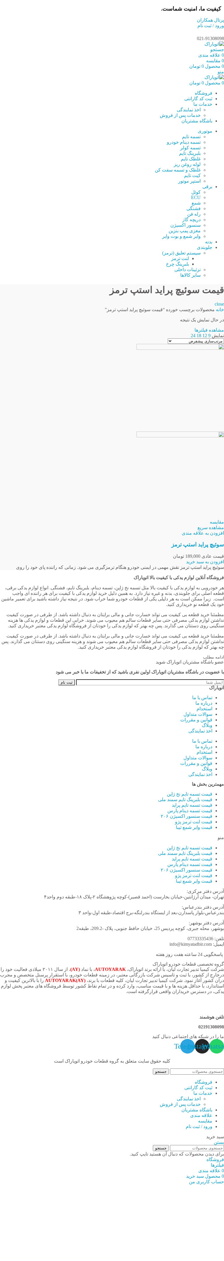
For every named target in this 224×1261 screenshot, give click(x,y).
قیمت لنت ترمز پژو (193, 821)
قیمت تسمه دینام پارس (189, 810)
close (219, 304)
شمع (196, 202)
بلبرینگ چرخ (177, 263)
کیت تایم (192, 175)
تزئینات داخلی (187, 269)
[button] (205, 561)
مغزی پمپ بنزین (185, 230)
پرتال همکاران (210, 20)
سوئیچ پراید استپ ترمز (198, 544)
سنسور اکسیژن (185, 225)
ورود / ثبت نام (199, 1126)
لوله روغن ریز (187, 164)
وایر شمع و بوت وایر (181, 236)
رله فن (194, 214)
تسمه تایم (191, 136)
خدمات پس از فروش (180, 115)
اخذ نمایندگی (189, 109)
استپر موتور (189, 181)
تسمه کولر (190, 147)
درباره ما (203, 703)
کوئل (196, 192)
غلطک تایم (191, 158)
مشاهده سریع (210, 527)
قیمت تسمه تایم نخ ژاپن (189, 793)
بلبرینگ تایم (190, 153)
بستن (219, 1142)
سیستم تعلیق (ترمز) (181, 252)
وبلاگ (207, 725)
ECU (196, 197)
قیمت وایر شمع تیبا (194, 827)
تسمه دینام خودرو (184, 142)
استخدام (204, 708)
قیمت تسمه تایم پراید (192, 805)
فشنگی (193, 208)
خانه (219, 309)
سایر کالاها (190, 275)
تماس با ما (202, 697)
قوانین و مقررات (196, 719)
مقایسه (205, 1120)
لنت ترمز (180, 258)
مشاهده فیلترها (209, 330)
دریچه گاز (191, 219)
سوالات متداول (197, 714)
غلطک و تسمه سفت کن (178, 169)
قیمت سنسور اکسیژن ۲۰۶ (186, 816)
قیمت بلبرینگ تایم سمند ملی (185, 799)
